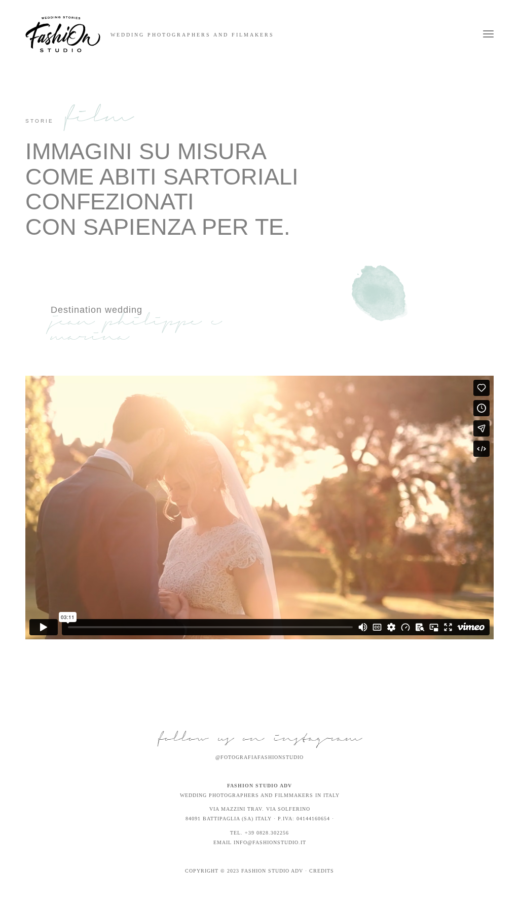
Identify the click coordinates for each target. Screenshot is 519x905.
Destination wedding (96, 310)
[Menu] (488, 34)
